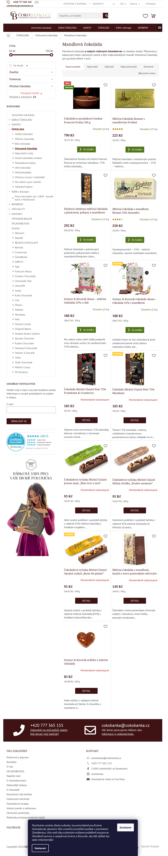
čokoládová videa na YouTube (108, 779)
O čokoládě (13, 789)
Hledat (105, 15)
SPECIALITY (18, 209)
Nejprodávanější (129, 66)
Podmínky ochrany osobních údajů (26, 817)
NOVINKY (17, 214)
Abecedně (148, 66)
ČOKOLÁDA (18, 129)
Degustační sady (24, 153)
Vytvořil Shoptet (150, 846)
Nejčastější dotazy (17, 785)
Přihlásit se (19, 421)
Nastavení (40, 848)
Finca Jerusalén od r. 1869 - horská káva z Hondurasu (34, 198)
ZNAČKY (16, 124)
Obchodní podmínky (18, 812)
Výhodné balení (23, 186)
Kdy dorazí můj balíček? (44, 734)
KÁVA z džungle (20, 191)
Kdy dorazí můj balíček (19, 794)
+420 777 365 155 (46, 725)
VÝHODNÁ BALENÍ (22, 218)
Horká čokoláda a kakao (28, 158)
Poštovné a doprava (74, 3)
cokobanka (97, 774)
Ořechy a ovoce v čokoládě (30, 177)
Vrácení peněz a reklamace (21, 808)
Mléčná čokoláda (24, 139)
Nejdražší (109, 66)
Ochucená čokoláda (26, 148)
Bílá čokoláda (22, 143)
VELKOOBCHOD (20, 223)
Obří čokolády (23, 167)
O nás (10, 766)
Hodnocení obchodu (18, 799)
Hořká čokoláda (24, 134)
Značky (16, 228)
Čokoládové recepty (18, 803)
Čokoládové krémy (25, 163)
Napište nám (14, 776)
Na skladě (20, 65)
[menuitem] (41, 27)
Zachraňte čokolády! (23, 115)
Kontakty (98, 3)
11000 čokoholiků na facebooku (109, 768)
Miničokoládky (23, 172)
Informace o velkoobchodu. (118, 734)
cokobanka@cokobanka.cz (126, 725)
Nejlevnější (92, 66)
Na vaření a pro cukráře (28, 182)
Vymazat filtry (29, 93)
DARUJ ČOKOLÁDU (22, 119)
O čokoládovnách (16, 780)
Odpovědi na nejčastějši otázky (49, 730)
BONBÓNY (17, 204)
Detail (86, 420)
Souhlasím (125, 827)
